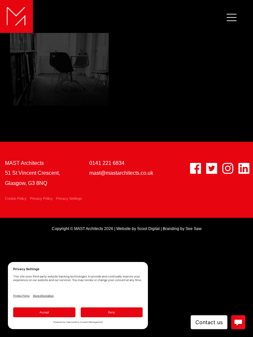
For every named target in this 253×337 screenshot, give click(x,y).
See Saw (193, 228)
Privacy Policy (41, 198)
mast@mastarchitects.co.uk (121, 173)
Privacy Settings (69, 198)
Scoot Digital (148, 228)
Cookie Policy (16, 198)
